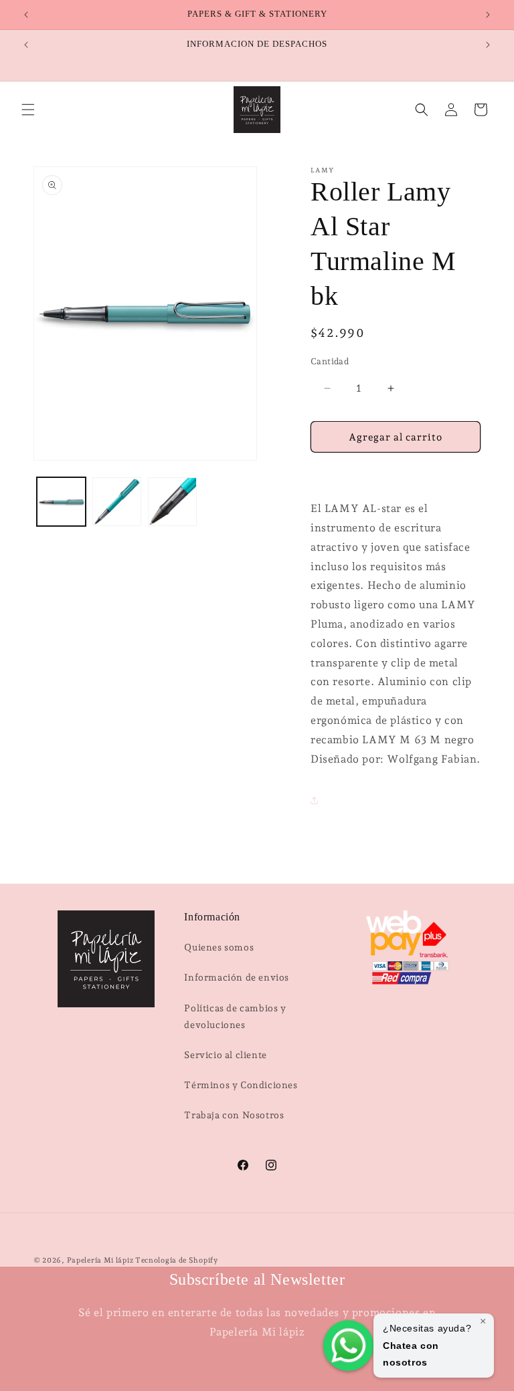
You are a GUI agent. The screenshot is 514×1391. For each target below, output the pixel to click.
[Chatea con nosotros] (348, 1345)
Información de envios (236, 977)
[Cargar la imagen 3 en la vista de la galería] (172, 501)
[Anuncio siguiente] (488, 14)
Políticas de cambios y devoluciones (235, 1016)
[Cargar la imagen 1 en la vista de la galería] (61, 501)
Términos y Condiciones (240, 1085)
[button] (28, 109)
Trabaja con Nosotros (234, 1115)
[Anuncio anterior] (26, 14)
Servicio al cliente (225, 1054)
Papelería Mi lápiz (101, 1260)
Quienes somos (219, 947)
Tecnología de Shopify (176, 1260)
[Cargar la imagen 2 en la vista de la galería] (116, 501)
